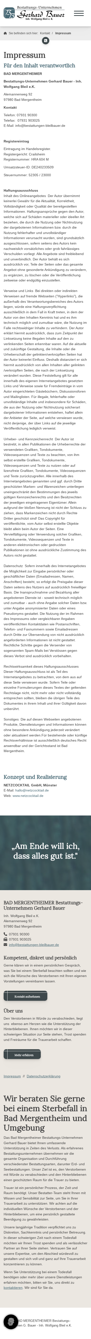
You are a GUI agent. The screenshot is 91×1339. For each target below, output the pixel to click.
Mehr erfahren (24, 1055)
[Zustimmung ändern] (11, 1322)
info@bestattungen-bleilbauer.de (34, 945)
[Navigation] (78, 13)
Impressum (63, 33)
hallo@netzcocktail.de (32, 790)
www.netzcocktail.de (28, 796)
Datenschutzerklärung (43, 1076)
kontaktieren (13, 1288)
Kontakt (45, 33)
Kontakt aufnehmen (27, 996)
